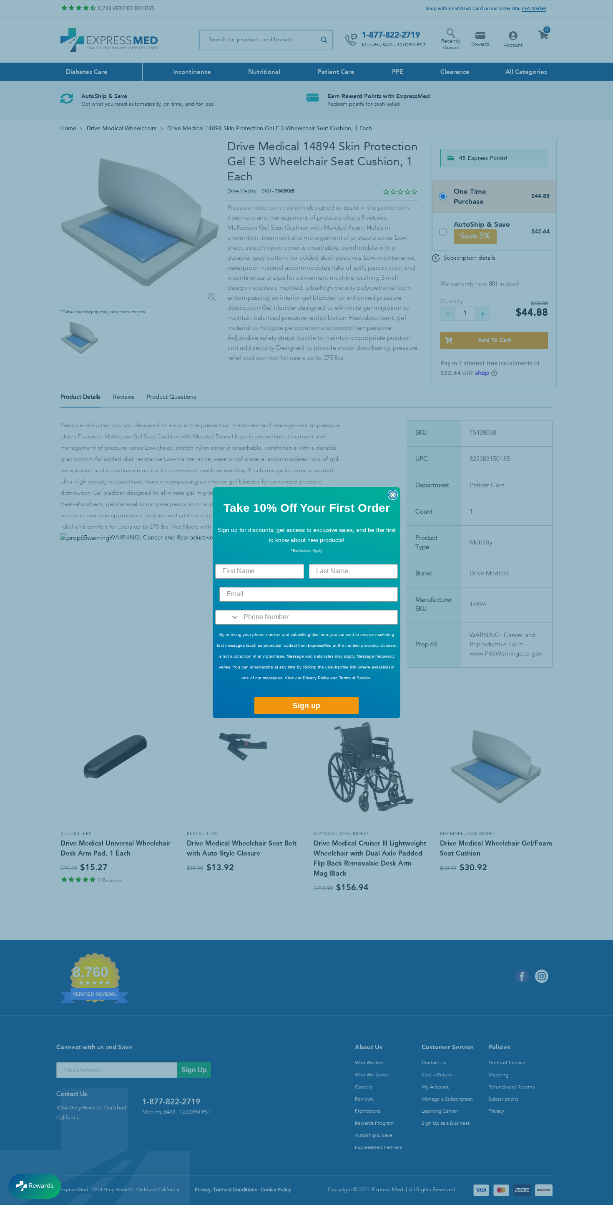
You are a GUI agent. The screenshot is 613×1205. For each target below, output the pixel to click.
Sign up (306, 705)
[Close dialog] (393, 495)
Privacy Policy (316, 678)
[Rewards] (34, 1186)
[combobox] (227, 617)
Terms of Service (355, 678)
